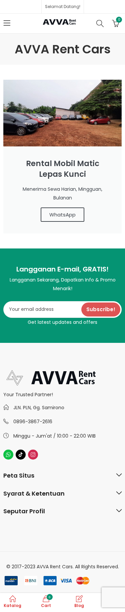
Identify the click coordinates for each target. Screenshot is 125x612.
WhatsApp (62, 214)
